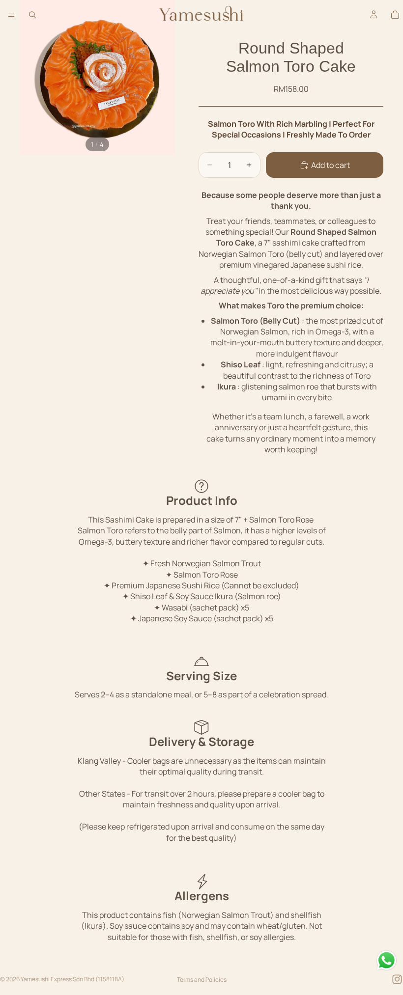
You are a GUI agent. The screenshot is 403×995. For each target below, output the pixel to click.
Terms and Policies (202, 979)
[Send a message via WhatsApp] (386, 960)
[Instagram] (397, 979)
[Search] (32, 15)
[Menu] (11, 14)
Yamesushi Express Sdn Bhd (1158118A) (72, 979)
